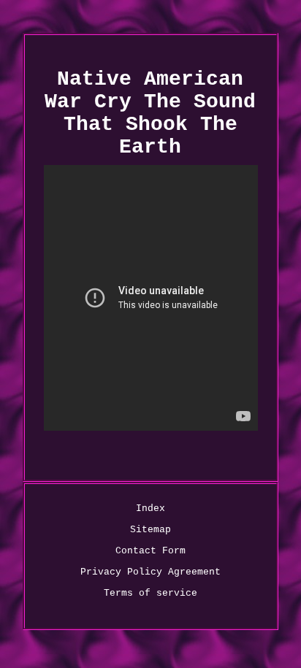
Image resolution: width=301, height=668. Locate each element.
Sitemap (150, 529)
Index (150, 508)
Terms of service (150, 593)
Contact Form (150, 550)
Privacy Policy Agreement (150, 572)
